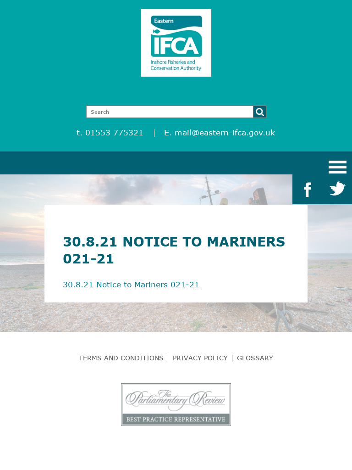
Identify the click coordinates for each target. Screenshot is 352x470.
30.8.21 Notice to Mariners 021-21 (131, 284)
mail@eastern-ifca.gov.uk (225, 132)
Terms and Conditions (121, 358)
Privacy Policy (200, 358)
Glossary (255, 358)
